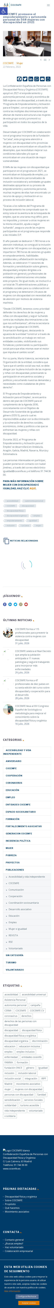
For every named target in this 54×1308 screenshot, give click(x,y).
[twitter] (15, 605)
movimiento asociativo (28, 1083)
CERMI (8, 1010)
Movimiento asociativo (17, 1211)
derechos (26, 1016)
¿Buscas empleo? (14, 1243)
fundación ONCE (13, 1067)
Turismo (11, 962)
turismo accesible (29, 1105)
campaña (35, 1005)
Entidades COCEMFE (18, 804)
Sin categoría (14, 955)
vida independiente (14, 1110)
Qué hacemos (12, 1207)
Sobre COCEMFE (13, 1200)
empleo (37, 515)
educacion (9, 1046)
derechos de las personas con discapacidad (20, 1023)
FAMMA (8, 1062)
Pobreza (11, 855)
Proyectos (13, 862)
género (30, 1067)
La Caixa (25, 525)
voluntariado (36, 1110)
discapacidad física (15, 510)
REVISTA (13, 935)
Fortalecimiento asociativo (24, 826)
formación (22, 1062)
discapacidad (28, 505)
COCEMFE (8, 63)
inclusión (11, 525)
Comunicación (16, 889)
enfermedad (11, 1057)
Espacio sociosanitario (21, 812)
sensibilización (12, 1100)
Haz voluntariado (14, 1247)
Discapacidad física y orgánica (21, 1196)
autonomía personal (34, 501)
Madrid (8, 1083)
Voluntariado (16, 948)
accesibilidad (12, 501)
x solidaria (9, 1116)
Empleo (10, 797)
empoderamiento (14, 520)
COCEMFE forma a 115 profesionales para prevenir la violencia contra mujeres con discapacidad (31, 634)
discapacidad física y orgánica (20, 1035)
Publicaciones (15, 870)
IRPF (43, 1078)
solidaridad (10, 1105)
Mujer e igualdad (18, 928)
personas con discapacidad (18, 1094)
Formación (12, 819)
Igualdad (33, 520)
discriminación (40, 1041)
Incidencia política (18, 841)
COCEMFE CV (37, 1010)
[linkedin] (10, 605)
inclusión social (12, 1078)
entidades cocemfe (32, 1057)
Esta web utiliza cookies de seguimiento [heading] (25, 1269)
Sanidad (41, 1094)
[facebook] (4, 605)
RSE (11, 941)
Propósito (10, 1204)
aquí (33, 488)
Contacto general (14, 1239)
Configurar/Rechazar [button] (27, 1296)
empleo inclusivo (26, 1051)
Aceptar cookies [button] (29, 1303)
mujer (38, 525)
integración (31, 1078)
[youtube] (26, 605)
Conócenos (40, 9)
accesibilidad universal (34, 994)
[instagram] (20, 605)
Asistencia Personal (14, 999)
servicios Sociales (33, 1100)
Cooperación (14, 775)
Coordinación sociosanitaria (24, 902)
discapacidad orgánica (16, 515)
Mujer (20, 63)
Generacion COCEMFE (19, 833)
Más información (12, 1291)
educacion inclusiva (29, 1046)
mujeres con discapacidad (28, 1089)
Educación (12, 790)
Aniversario (13, 761)
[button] (3, 11)
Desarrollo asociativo (20, 909)
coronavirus (14, 783)
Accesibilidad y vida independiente (27, 876)
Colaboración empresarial (19, 1251)
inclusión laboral (27, 1073)
